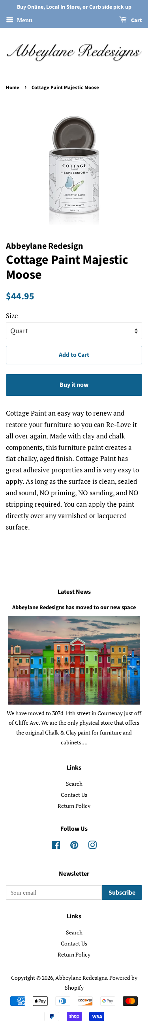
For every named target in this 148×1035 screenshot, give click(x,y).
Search (74, 783)
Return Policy (74, 805)
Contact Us (74, 794)
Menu (23, 20)
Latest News (74, 591)
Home (12, 87)
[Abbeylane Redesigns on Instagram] (92, 846)
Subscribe (122, 892)
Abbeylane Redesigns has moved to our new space (74, 607)
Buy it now (74, 384)
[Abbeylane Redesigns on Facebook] (55, 846)
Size (12, 315)
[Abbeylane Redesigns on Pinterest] (74, 846)
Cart (136, 20)
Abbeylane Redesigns (81, 977)
